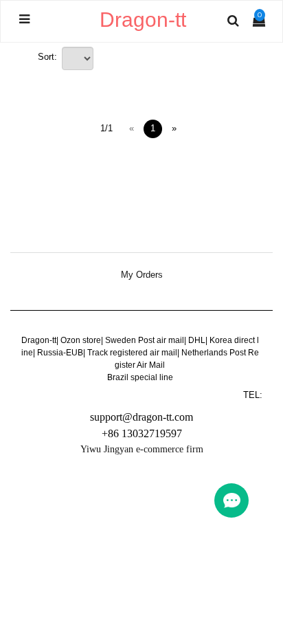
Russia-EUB (60, 352)
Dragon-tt (38, 340)
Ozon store (80, 340)
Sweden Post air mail (144, 340)
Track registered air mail (132, 352)
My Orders (142, 275)
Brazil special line (140, 377)
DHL (196, 340)
